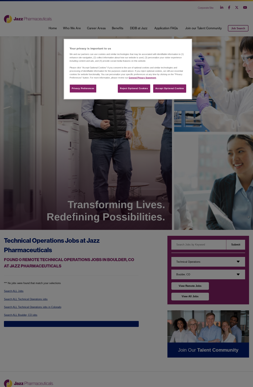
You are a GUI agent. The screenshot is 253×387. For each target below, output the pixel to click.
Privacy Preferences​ (83, 88)
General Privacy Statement (142, 77)
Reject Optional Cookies (134, 88)
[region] (128, 69)
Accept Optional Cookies (169, 88)
